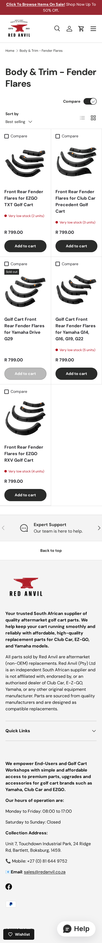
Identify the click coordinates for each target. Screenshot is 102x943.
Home (9, 50)
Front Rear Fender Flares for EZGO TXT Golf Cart (23, 198)
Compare (71, 101)
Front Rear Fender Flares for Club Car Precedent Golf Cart (75, 201)
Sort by (12, 113)
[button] (81, 29)
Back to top (51, 550)
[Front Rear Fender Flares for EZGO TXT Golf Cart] (25, 162)
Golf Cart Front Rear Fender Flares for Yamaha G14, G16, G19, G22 (75, 329)
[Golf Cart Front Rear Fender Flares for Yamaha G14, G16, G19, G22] (76, 290)
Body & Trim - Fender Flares (41, 50)
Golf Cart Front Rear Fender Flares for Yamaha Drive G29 (24, 329)
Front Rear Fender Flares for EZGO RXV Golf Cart (23, 453)
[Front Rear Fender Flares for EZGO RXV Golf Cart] (25, 418)
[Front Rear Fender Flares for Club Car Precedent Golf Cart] (76, 162)
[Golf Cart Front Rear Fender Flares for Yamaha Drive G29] (25, 290)
